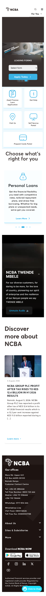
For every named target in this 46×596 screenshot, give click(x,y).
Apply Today (21, 76)
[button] (42, 9)
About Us (10, 523)
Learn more (13, 438)
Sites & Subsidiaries (16, 530)
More (8, 537)
